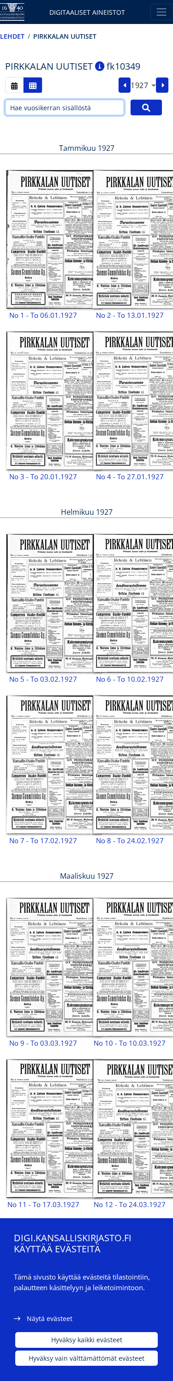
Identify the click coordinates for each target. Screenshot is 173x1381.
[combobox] (143, 85)
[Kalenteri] (14, 85)
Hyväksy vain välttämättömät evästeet (86, 1358)
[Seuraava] (162, 85)
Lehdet (12, 36)
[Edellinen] (125, 85)
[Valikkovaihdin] (161, 12)
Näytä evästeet (49, 1318)
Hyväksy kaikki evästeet (86, 1339)
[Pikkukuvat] (33, 85)
